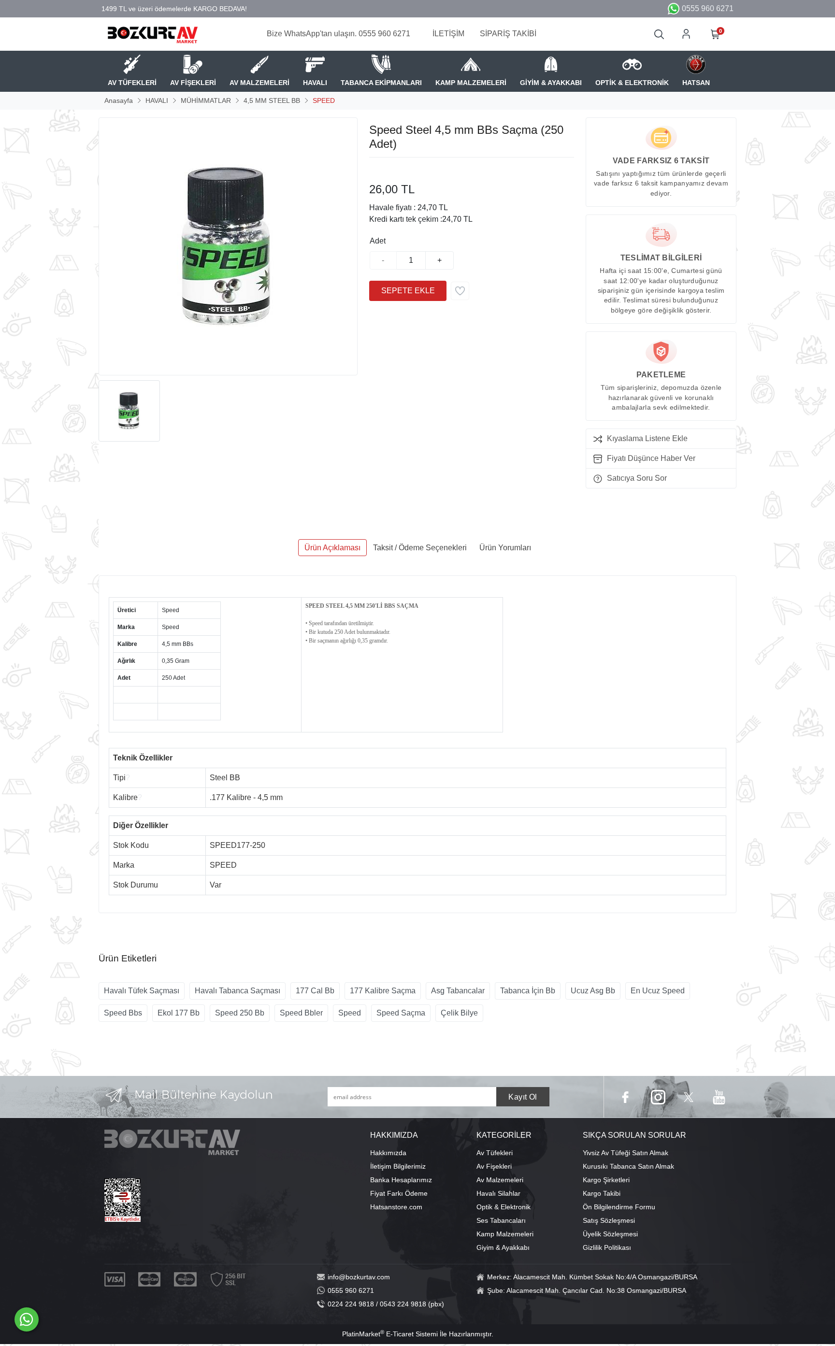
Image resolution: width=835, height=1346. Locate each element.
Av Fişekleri (494, 1166)
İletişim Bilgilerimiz (398, 1166)
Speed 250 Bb (239, 1013)
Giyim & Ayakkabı (503, 1247)
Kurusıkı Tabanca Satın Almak (628, 1166)
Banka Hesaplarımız (401, 1180)
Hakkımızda (388, 1153)
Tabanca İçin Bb (527, 991)
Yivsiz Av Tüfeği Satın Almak (625, 1153)
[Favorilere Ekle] (460, 291)
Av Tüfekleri (494, 1153)
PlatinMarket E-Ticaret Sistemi (390, 1334)
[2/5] (381, 169)
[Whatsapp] (26, 1319)
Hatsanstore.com (396, 1207)
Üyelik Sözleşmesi (610, 1234)
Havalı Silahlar (498, 1193)
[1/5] (375, 169)
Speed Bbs (123, 1013)
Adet (378, 241)
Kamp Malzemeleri (504, 1234)
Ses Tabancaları (501, 1220)
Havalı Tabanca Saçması (237, 991)
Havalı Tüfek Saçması (141, 991)
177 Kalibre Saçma (383, 991)
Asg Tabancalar (458, 991)
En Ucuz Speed (658, 991)
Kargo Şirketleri (606, 1180)
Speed (349, 1013)
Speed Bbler (301, 1013)
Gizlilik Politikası (607, 1247)
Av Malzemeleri (499, 1180)
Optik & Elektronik (503, 1207)
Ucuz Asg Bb (593, 991)
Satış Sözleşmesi (609, 1220)
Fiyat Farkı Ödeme (399, 1193)
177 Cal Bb (315, 991)
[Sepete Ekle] (407, 291)
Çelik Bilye (459, 1013)
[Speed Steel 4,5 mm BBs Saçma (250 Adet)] (228, 246)
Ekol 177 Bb (179, 1013)
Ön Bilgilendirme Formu (619, 1207)
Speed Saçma (400, 1013)
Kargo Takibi (601, 1193)
